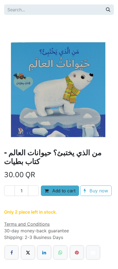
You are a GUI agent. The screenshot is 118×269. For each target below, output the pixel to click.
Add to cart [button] (63, 190)
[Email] (93, 252)
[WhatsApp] (60, 252)
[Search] (108, 9)
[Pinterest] (76, 252)
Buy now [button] (98, 190)
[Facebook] (11, 252)
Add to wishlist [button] (26, 203)
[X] (28, 252)
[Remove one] (9, 190)
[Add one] (33, 190)
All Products (22, 25)
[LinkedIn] (44, 252)
